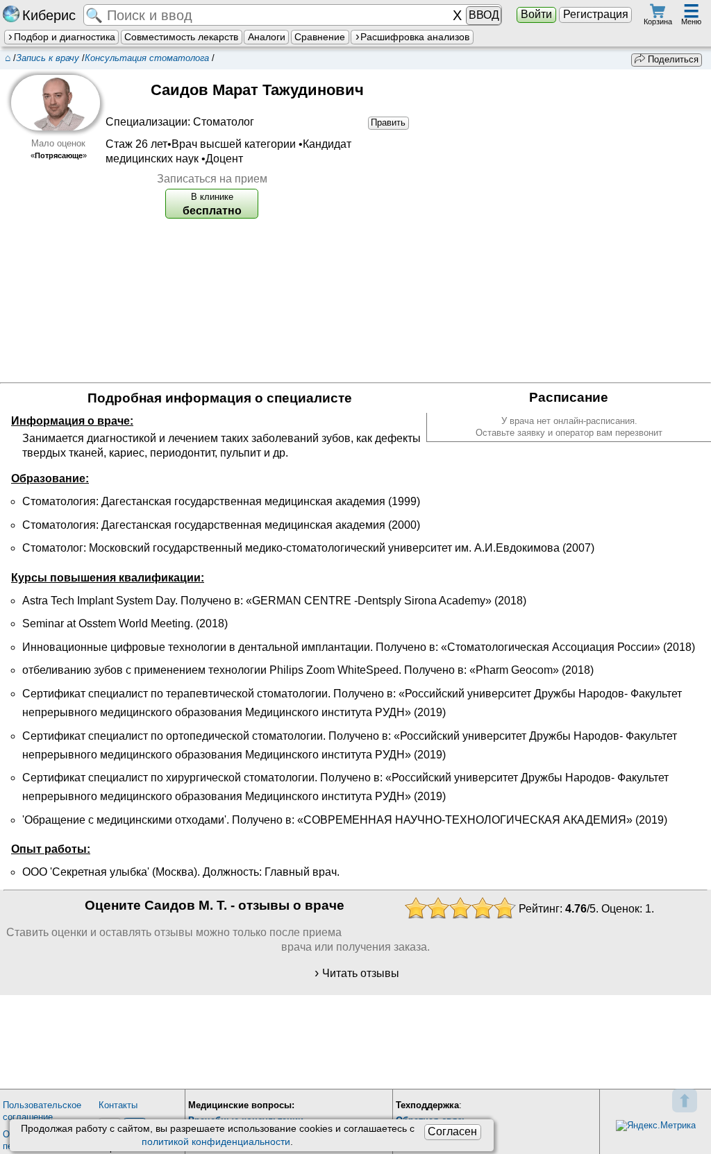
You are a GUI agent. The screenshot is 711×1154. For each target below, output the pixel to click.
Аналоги (266, 36)
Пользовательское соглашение (42, 1111)
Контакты (118, 1105)
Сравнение (319, 36)
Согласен (452, 1131)
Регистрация (595, 14)
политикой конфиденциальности (216, 1141)
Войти (536, 14)
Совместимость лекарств (181, 36)
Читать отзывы (360, 973)
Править (388, 122)
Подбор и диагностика (64, 36)
